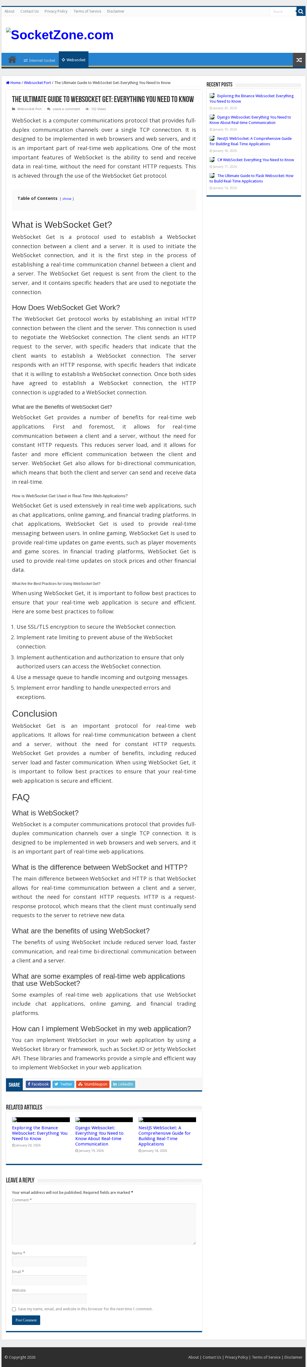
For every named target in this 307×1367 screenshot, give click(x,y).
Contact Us (29, 11)
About (9, 11)
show (66, 198)
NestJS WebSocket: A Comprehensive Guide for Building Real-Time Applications (165, 1136)
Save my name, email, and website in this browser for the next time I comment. (85, 1309)
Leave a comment (66, 109)
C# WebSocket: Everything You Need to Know (255, 160)
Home (12, 59)
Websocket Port (37, 82)
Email (18, 1271)
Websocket (76, 60)
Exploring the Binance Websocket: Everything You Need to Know (39, 1133)
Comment (22, 1200)
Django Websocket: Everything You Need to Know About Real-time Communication (99, 1136)
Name (18, 1253)
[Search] (301, 11)
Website (19, 1290)
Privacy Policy (56, 11)
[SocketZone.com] (60, 34)
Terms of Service (87, 11)
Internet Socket (42, 60)
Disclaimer (115, 11)
